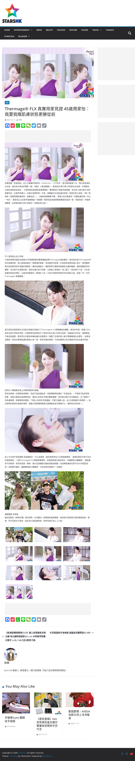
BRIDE (39, 30)
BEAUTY (49, 30)
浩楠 (20, 120)
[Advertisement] (53, 136)
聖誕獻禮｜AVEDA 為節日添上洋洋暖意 (79, 715)
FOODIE (84, 30)
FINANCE (110, 30)
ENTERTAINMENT (21, 30)
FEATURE (73, 30)
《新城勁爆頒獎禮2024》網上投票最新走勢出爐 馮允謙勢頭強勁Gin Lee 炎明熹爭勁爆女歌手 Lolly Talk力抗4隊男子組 (25, 636)
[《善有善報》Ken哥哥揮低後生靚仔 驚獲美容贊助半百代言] (48, 694)
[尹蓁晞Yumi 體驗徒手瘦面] (16, 694)
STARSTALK (9, 36)
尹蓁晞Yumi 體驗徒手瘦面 (15, 719)
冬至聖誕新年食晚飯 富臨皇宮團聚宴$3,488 (70, 632)
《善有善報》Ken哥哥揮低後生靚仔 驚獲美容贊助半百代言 (47, 724)
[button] (30, 30)
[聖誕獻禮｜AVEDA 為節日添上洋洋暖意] (80, 694)
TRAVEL (95, 30)
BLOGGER (22, 36)
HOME (7, 30)
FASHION (61, 30)
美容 (7, 103)
